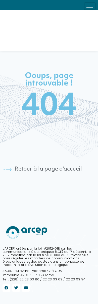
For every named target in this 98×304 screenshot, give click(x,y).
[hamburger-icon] (89, 6)
